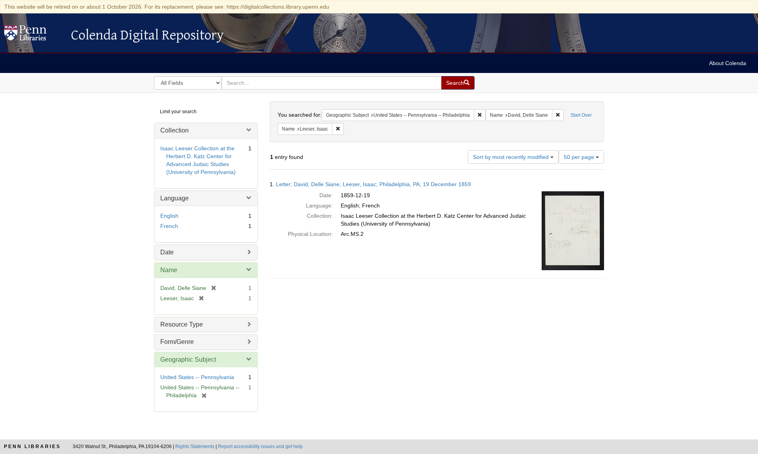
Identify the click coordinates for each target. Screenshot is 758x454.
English (169, 216)
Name (168, 270)
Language (174, 198)
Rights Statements (194, 446)
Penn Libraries (32, 446)
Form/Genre (177, 341)
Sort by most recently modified (511, 157)
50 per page (580, 157)
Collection (174, 130)
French (169, 226)
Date (167, 252)
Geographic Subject (188, 359)
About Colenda (727, 63)
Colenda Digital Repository (33, 35)
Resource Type (181, 324)
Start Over (581, 115)
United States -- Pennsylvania (197, 377)
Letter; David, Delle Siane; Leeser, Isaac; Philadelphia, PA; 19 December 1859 (373, 184)
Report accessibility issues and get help (260, 446)
